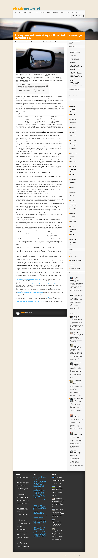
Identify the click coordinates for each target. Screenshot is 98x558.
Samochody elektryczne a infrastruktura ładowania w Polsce (31, 288)
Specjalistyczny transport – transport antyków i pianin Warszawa (23, 510)
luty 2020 (72, 226)
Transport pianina (37, 531)
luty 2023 (72, 132)
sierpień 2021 (73, 179)
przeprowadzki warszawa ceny (39, 514)
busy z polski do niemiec (39, 488)
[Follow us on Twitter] (73, 16)
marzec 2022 (73, 161)
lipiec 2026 (72, 106)
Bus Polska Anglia (36, 476)
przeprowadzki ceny (43, 497)
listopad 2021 (73, 171)
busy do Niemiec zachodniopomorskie (38, 483)
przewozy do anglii (43, 516)
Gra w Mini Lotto (77, 332)
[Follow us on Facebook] (76, 16)
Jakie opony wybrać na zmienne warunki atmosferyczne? (76, 297)
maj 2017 (72, 237)
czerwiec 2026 (73, 109)
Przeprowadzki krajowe (39, 501)
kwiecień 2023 (73, 127)
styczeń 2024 (73, 119)
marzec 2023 (73, 130)
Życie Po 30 (72, 313)
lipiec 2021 (72, 182)
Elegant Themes (70, 555)
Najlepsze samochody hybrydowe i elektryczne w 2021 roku (31, 301)
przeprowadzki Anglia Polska (39, 495)
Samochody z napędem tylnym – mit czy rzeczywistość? (30, 292)
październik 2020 (74, 205)
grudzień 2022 (73, 137)
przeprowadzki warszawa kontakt (40, 515)
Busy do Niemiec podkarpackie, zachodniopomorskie (21, 528)
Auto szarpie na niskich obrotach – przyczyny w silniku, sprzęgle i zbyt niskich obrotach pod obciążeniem (76, 435)
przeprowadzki (37, 494)
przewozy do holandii (38, 517)
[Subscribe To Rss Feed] (80, 16)
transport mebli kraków (38, 526)
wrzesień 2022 (73, 145)
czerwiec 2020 (73, 216)
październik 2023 (73, 124)
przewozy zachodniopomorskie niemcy (39, 522)
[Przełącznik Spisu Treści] (46, 85)
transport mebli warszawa (39, 528)
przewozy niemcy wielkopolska (38, 519)
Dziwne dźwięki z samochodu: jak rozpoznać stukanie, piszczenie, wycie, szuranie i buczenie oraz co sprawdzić (76, 75)
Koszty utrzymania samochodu (39, 12)
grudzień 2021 (73, 169)
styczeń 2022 (73, 166)
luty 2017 (72, 244)
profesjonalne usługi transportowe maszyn (38, 493)
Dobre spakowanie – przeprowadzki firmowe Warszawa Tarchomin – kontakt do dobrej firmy (58, 531)
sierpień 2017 (73, 229)
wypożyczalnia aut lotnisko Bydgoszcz (39, 533)
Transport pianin (39, 530)
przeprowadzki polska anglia (40, 507)
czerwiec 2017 (73, 234)
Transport (68, 12)
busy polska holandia (39, 484)
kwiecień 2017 (73, 239)
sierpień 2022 (73, 148)
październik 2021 (73, 174)
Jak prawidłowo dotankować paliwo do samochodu (76, 382)
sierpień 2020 (73, 211)
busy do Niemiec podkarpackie (39, 480)
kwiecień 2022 (73, 158)
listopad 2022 (73, 140)
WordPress (82, 555)
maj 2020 (72, 218)
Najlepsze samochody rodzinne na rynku (74, 417)
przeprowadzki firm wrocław (39, 500)
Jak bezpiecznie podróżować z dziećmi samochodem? (75, 364)
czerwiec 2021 (73, 184)
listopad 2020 (73, 203)
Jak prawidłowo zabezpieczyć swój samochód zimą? (29, 279)
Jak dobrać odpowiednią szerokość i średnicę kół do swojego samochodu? (33, 90)
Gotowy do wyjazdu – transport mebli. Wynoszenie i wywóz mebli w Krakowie (23, 496)
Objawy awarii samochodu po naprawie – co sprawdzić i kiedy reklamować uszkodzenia (75, 453)
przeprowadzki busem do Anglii (39, 497)
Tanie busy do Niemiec (42, 523)
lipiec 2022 (72, 150)
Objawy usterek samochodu (52, 12)
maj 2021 (72, 187)
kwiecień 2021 (73, 190)
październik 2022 (73, 143)
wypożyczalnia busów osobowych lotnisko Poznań (39, 536)
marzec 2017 (73, 242)
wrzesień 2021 (73, 177)
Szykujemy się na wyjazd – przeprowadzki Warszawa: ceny (22, 490)
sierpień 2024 (73, 117)
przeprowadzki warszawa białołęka (40, 510)
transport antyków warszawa (37, 525)
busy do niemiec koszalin (38, 479)
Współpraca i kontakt (23, 12)
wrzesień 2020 (73, 208)
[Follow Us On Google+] (83, 16)
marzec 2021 (73, 192)
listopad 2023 (73, 122)
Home (16, 12)
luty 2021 (72, 195)
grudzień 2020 (73, 200)
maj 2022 (72, 156)
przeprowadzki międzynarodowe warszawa (38, 505)
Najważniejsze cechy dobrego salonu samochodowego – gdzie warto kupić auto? (36, 283)
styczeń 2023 (73, 135)
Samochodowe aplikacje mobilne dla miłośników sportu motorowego (33, 297)
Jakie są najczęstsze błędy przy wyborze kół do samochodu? (30, 91)
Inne (30, 12)
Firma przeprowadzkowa (37, 490)
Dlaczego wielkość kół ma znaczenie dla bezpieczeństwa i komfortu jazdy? (33, 86)
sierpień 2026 (73, 104)
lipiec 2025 (72, 114)
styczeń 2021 (73, 197)
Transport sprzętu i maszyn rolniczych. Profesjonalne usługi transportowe (23, 484)
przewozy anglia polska (36, 516)
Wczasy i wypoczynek (76, 12)
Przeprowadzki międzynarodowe (40, 502)
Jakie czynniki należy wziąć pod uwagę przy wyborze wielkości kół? (31, 87)
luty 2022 (72, 164)
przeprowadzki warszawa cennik (38, 512)
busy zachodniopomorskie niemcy (39, 487)
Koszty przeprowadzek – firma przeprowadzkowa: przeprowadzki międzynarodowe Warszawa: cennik (23, 544)
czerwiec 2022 (73, 153)
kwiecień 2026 (73, 111)
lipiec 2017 (72, 231)
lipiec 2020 (72, 213)
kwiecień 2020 (73, 221)
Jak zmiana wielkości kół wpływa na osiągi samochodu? (29, 89)
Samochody (62, 12)
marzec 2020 (73, 224)
